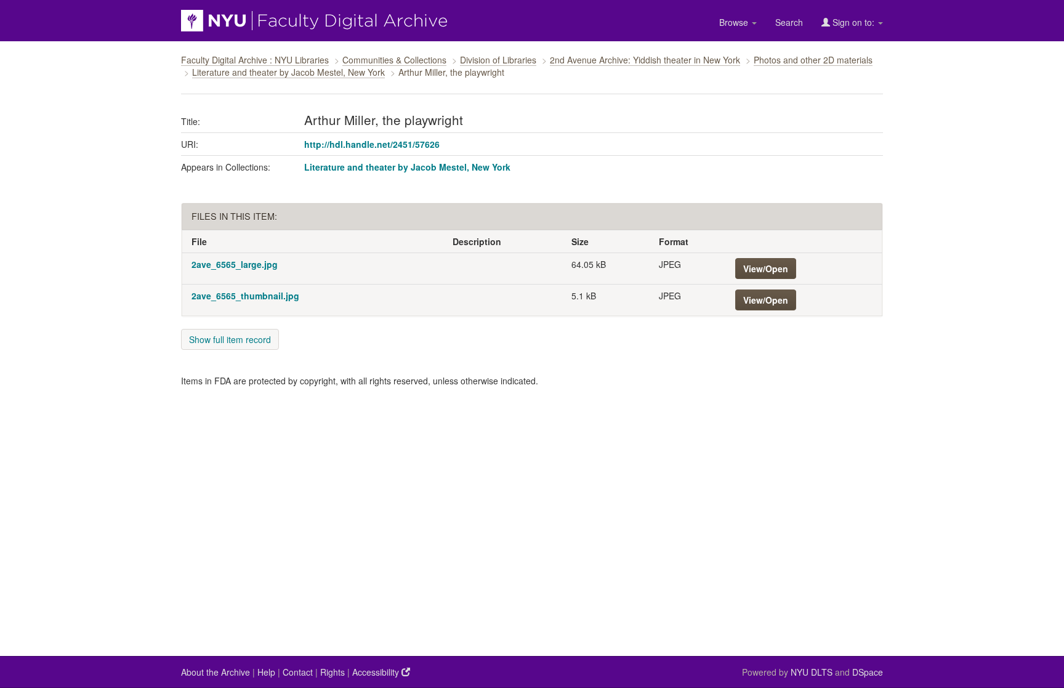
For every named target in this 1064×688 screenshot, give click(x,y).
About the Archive (215, 672)
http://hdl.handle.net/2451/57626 (372, 144)
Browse (735, 22)
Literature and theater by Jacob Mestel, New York (288, 72)
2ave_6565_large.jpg (234, 264)
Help (266, 672)
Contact (298, 672)
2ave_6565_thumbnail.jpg (245, 295)
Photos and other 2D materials (813, 60)
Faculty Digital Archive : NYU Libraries (255, 60)
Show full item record (230, 339)
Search (789, 22)
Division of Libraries (498, 60)
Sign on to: (853, 22)
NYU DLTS (811, 672)
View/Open (765, 268)
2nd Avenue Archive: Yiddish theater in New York (645, 60)
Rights (332, 672)
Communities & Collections (394, 60)
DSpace (867, 672)
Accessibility (376, 672)
